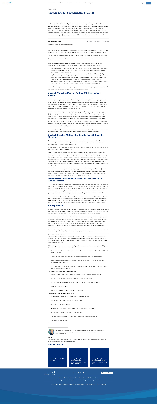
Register (143, 3)
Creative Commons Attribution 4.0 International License (76, 339)
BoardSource (68, 44)
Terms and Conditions (69, 341)
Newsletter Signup (107, 372)
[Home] (7, 3)
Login (148, 3)
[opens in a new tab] (73, 373)
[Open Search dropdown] (153, 3)
